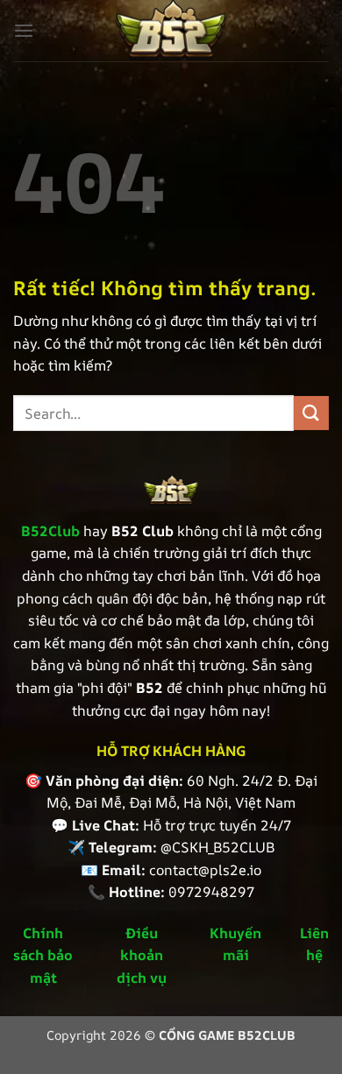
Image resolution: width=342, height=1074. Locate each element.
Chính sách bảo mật (43, 955)
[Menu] (23, 30)
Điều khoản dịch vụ (142, 955)
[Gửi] (311, 413)
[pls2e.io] (171, 30)
